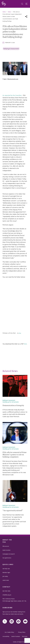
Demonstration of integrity (13, 405)
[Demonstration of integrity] (15, 386)
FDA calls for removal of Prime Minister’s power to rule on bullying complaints (14, 454)
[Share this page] (26, 16)
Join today (5, 576)
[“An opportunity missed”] (15, 491)
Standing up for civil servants (11, 402)
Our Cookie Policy (9, 632)
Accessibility (6, 636)
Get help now (6, 568)
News (9, 12)
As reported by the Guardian (12, 95)
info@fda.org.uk (7, 595)
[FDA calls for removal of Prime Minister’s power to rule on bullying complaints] (15, 433)
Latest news (6, 580)
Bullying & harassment (11, 49)
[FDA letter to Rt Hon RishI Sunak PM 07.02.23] (15, 306)
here (25, 344)
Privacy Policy (21, 632)
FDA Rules (24, 636)
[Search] (22, 4)
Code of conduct (15, 636)
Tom (20, 333)
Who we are (6, 546)
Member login (6, 572)
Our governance (7, 558)
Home (4, 12)
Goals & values (6, 550)
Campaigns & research (9, 554)
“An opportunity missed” (13, 510)
